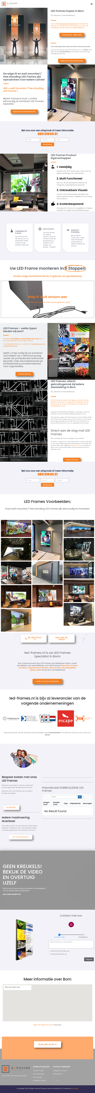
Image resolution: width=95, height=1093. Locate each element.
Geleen (33, 670)
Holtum (74, 665)
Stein (58, 667)
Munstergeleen (69, 667)
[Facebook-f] (54, 1080)
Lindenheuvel (34, 667)
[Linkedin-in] (58, 1080)
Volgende (89, 959)
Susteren (23, 667)
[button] (91, 3)
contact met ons (76, 445)
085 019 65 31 (48, 134)
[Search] (80, 796)
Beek (39, 670)
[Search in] (83, 796)
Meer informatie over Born (43, 1025)
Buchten (66, 665)
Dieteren (44, 667)
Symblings (75, 1088)
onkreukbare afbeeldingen (67, 24)
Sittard (52, 667)
